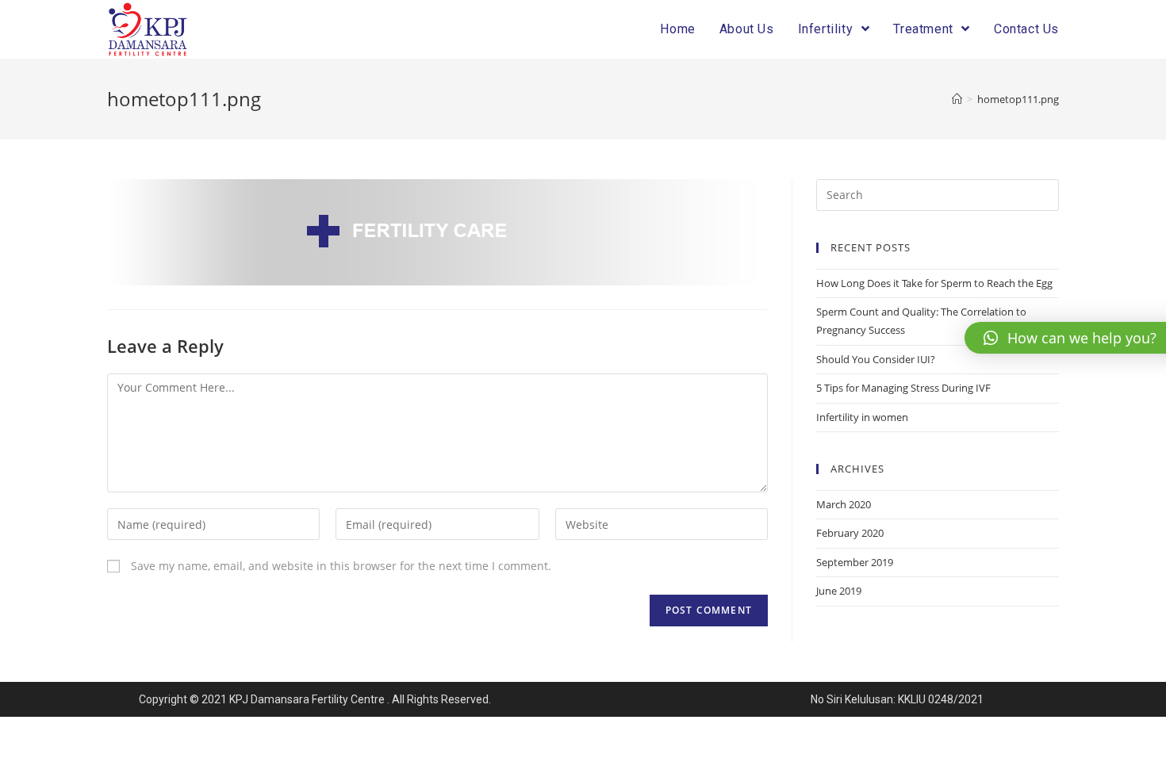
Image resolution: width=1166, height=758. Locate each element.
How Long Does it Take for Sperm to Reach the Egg (934, 283)
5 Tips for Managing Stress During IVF (903, 388)
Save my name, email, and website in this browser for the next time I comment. (341, 565)
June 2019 (838, 591)
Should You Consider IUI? (875, 359)
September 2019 (854, 562)
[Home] (957, 99)
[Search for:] (937, 193)
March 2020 (843, 504)
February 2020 (850, 533)
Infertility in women (862, 417)
